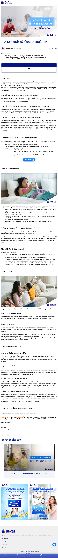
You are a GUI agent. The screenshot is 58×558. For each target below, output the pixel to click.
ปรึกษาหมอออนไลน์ (5, 417)
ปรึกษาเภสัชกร (19, 417)
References (6, 435)
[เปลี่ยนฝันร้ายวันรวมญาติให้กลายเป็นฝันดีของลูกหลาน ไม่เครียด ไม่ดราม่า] (29, 461)
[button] (54, 65)
